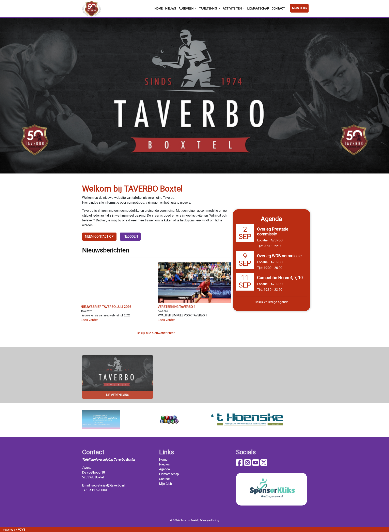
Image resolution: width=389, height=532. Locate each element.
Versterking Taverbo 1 (177, 307)
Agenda (164, 469)
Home (159, 8)
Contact (278, 8)
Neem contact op (99, 236)
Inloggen (130, 236)
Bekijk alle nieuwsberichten (156, 333)
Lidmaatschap (258, 8)
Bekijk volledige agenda (271, 302)
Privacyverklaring (209, 520)
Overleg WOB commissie (279, 255)
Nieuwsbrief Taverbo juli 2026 (106, 307)
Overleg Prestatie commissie (272, 231)
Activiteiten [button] (233, 8)
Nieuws (170, 8)
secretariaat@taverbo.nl (108, 485)
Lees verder (89, 320)
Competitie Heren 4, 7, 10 (280, 277)
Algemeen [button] (186, 8)
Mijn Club (299, 8)
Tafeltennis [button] (208, 8)
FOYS (21, 529)
